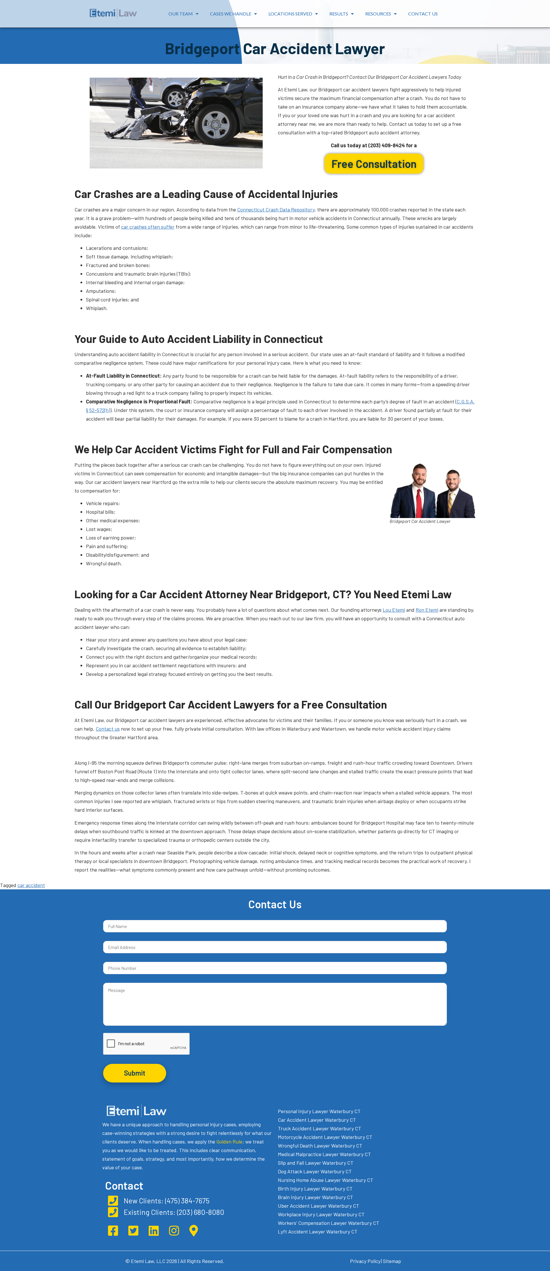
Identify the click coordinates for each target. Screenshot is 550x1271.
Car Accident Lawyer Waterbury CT (317, 1120)
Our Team (180, 13)
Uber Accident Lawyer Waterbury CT (318, 1206)
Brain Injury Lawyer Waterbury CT (315, 1197)
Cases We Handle (230, 13)
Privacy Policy (365, 1261)
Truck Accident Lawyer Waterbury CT (319, 1128)
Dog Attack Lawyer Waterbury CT (315, 1171)
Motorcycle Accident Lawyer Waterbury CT (325, 1137)
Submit (134, 1073)
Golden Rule (229, 1141)
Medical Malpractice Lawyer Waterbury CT (324, 1154)
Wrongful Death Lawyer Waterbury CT (320, 1145)
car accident (31, 885)
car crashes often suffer (147, 226)
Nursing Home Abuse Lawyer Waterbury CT (325, 1180)
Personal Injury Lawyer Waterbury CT (319, 1111)
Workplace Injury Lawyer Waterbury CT (321, 1214)
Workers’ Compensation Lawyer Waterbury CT (328, 1223)
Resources (378, 13)
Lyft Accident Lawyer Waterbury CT (318, 1231)
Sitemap (392, 1261)
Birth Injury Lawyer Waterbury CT (315, 1188)
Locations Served (290, 13)
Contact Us (423, 13)
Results (338, 13)
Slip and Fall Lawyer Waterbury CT (315, 1163)
